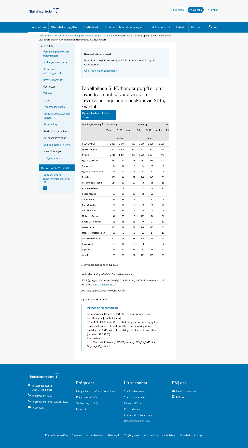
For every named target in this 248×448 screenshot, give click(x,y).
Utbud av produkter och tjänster (56, 115)
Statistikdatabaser (134, 397)
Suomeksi (178, 9)
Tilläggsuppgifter (53, 158)
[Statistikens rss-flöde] (58, 189)
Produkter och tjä (159, 27)
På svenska (195, 9)
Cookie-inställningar (191, 435)
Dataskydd (114, 435)
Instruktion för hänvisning (102, 307)
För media (81, 409)
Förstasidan (38, 27)
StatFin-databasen (134, 391)
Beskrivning (50, 124)
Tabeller (47, 93)
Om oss (195, 27)
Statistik (58, 35)
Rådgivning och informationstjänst (95, 391)
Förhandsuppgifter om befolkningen (83, 35)
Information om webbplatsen (160, 435)
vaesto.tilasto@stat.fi (104, 284)
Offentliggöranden (53, 79)
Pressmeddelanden (54, 106)
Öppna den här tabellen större (95, 115)
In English (212, 9)
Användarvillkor (95, 435)
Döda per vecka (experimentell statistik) (56, 176)
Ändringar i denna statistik (58, 62)
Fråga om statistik (86, 397)
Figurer (47, 100)
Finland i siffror (132, 403)
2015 (105, 35)
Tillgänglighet (131, 435)
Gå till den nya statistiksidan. (101, 70)
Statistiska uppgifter (64, 27)
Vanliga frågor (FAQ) (87, 403)
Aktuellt (181, 27)
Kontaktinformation (56, 435)
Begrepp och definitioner (57, 144)
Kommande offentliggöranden (53, 71)
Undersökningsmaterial (137, 420)
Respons (77, 435)
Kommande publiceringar (138, 414)
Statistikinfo (91, 27)
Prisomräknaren (133, 409)
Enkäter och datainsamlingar (123, 27)
